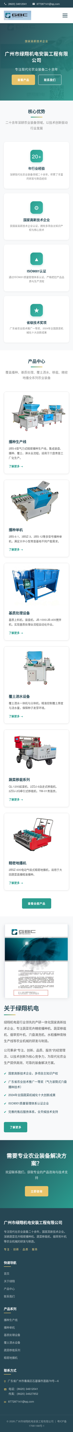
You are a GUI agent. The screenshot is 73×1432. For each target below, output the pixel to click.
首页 (6, 1273)
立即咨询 (36, 1191)
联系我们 (50, 80)
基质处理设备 (19, 613)
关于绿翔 (9, 1281)
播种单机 (16, 529)
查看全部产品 (36, 903)
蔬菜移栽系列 (19, 779)
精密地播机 (17, 863)
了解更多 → (16, 466)
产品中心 (9, 1289)
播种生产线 (17, 441)
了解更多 (15, 1127)
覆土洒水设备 (19, 696)
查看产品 (23, 80)
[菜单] (65, 15)
